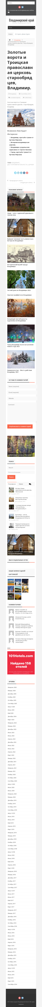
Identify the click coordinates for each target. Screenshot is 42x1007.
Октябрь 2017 (12, 884)
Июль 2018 (11, 855)
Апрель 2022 (11, 752)
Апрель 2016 (11, 942)
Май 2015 (10, 978)
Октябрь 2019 (12, 807)
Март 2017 (11, 907)
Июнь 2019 (11, 820)
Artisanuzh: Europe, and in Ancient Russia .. (23, 618)
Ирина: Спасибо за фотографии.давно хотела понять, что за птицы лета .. (24, 611)
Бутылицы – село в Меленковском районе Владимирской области (22, 516)
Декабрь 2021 (12, 761)
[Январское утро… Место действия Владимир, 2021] (21, 359)
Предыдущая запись (15, 180)
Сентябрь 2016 (12, 926)
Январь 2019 (12, 836)
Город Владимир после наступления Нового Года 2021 (20, 345)
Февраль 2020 (12, 794)
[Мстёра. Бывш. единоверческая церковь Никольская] (11, 490)
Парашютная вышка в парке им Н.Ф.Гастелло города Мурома (22, 525)
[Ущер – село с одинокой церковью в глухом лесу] (21, 202)
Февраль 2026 (12, 687)
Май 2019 (10, 823)
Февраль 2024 (12, 723)
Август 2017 (11, 891)
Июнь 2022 (11, 749)
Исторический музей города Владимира (17, 265)
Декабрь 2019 (12, 800)
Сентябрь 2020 (12, 781)
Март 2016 (11, 945)
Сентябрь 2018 (12, 849)
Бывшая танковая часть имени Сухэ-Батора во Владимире (20, 240)
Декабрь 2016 (12, 916)
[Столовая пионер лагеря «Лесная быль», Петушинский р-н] (11, 507)
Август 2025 (11, 707)
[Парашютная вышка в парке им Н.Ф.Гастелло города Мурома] (11, 525)
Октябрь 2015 (12, 962)
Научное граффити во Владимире (19, 295)
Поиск (11, 477)
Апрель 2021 (11, 765)
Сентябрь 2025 (12, 703)
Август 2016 (11, 929)
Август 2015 (11, 968)
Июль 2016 (11, 933)
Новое (21, 484)
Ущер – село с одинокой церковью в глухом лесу (20, 214)
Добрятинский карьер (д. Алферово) (20, 455)
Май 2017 (10, 900)
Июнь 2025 (11, 710)
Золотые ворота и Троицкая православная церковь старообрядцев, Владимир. (20, 69)
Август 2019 (11, 813)
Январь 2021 (12, 771)
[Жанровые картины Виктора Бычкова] (11, 499)
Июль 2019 (11, 816)
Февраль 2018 (12, 871)
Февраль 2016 (12, 949)
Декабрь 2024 (12, 716)
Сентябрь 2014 (12, 984)
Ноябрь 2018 (12, 842)
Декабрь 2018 (12, 839)
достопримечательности (17, 165)
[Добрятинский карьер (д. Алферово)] (21, 446)
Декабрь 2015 (12, 955)
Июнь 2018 (11, 858)
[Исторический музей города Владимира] (21, 254)
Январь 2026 (12, 690)
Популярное (12, 484)
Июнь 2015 (11, 975)
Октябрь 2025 (12, 700)
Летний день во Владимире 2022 (19, 290)
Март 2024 (11, 720)
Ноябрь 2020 (12, 774)
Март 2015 (11, 981)
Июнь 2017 (11, 897)
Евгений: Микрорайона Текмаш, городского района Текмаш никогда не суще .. (24, 625)
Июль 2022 (11, 745)
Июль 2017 (11, 894)
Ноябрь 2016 (12, 920)
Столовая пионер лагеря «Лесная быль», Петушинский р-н (23, 507)
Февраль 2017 (12, 910)
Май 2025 (10, 713)
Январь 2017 (12, 913)
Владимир (17, 40)
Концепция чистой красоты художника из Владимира (17, 320)
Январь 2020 (12, 797)
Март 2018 (11, 868)
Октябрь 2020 (12, 778)
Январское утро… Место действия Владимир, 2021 (19, 371)
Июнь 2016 (11, 936)
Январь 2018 (12, 874)
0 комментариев (15, 97)
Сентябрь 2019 (12, 810)
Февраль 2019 (12, 832)
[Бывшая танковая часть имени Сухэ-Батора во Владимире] (21, 228)
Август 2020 (11, 784)
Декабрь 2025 (12, 694)
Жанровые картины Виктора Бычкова (21, 498)
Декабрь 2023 (12, 729)
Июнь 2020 (11, 791)
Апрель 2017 (11, 903)
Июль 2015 (11, 971)
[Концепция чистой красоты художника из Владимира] (21, 308)
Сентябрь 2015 (12, 965)
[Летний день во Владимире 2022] (21, 279)
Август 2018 (11, 852)
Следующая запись (27, 182)
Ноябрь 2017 (12, 881)
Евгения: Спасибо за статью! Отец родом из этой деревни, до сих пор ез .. (24, 633)
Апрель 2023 (11, 739)
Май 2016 (10, 939)
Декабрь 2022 (12, 742)
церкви (31, 165)
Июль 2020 (11, 787)
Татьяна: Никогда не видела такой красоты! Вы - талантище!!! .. (24, 640)
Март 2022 (11, 755)
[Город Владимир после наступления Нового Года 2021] (21, 334)
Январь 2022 (12, 758)
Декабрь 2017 (12, 878)
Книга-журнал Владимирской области (20, 1002)
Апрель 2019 (11, 826)
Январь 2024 (12, 726)
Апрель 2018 (11, 865)
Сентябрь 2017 (12, 887)
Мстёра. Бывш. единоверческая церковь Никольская (23, 490)
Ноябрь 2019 (12, 803)
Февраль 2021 (12, 768)
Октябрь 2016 (12, 923)
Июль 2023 (11, 732)
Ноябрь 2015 (12, 958)
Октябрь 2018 (12, 845)
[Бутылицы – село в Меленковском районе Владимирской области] (11, 516)
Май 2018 (10, 862)
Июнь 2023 (11, 736)
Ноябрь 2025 (12, 697)
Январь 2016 (12, 952)
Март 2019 (11, 829)
